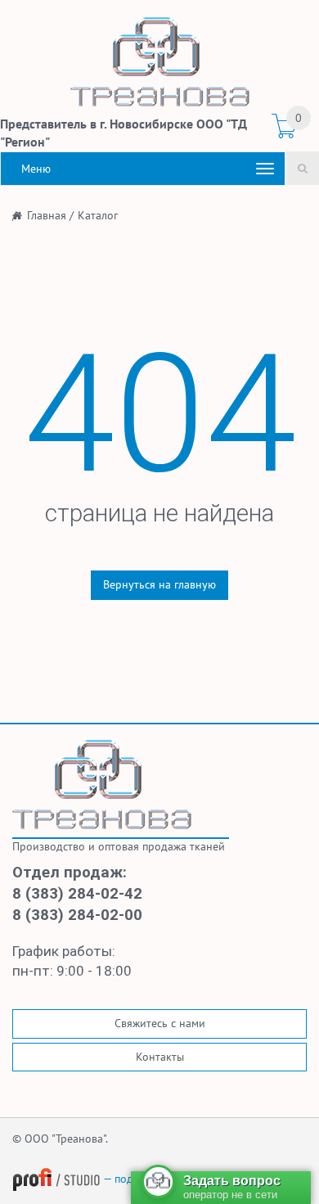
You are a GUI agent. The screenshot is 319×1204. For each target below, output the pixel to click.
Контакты (160, 1056)
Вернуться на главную (159, 584)
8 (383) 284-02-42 (77, 894)
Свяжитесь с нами (160, 1023)
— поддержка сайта (151, 1178)
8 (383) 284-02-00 (77, 915)
